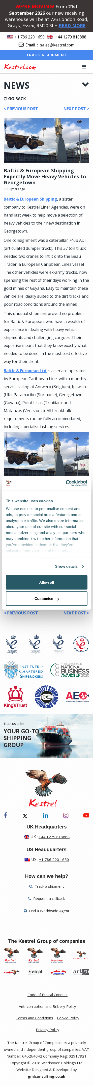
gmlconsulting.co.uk (46, 1076)
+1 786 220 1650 (30, 37)
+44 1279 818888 (70, 37)
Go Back (16, 98)
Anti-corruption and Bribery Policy (47, 1006)
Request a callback (48, 898)
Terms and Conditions (34, 1017)
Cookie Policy (68, 1017)
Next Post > (76, 108)
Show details (66, 566)
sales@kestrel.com (57, 45)
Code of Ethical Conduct (48, 994)
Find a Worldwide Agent (48, 910)
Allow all (46, 582)
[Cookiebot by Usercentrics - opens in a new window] (66, 483)
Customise (43, 598)
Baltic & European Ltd (25, 370)
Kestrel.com (20, 66)
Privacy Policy (47, 1029)
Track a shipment (46, 55)
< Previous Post (21, 108)
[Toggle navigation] (84, 66)
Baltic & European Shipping (30, 199)
